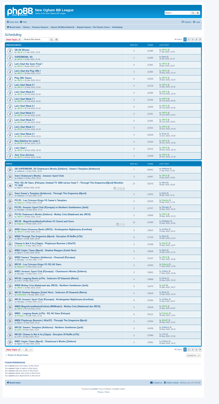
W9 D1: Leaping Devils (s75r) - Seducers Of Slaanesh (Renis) (46, 278)
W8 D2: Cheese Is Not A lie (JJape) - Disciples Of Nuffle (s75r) (47, 334)
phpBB (94, 389)
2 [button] (188, 39)
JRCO (19, 52)
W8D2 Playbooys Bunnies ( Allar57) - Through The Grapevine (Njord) (51, 320)
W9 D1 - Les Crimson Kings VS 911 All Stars (38, 264)
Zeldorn (20, 178)
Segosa (20, 203)
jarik (164, 285)
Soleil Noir (21, 295)
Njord (164, 57)
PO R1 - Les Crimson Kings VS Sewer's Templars (41, 200)
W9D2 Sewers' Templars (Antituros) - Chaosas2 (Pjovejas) (45, 257)
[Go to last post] (169, 50)
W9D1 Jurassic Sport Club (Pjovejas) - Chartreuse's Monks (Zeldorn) (51, 271)
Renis (164, 134)
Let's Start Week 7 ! (25, 99)
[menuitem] (23, 22)
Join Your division (24, 155)
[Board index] (20, 11)
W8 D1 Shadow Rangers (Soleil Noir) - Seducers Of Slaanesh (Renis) (51, 292)
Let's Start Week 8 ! (25, 92)
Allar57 (20, 246)
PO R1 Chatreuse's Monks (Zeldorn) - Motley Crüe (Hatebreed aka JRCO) (53, 214)
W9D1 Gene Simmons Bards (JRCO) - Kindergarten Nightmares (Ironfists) (53, 229)
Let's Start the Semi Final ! (29, 64)
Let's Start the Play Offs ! (28, 71)
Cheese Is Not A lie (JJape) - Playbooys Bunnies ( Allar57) (45, 243)
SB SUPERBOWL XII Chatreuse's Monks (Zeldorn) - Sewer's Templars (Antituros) (57, 169)
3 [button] (192, 39)
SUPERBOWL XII (24, 57)
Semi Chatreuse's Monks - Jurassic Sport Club (39, 176)
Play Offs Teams (23, 78)
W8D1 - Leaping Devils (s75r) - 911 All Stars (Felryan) (42, 313)
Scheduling (13, 35)
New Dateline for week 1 (27, 141)
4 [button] (196, 39)
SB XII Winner (22, 50)
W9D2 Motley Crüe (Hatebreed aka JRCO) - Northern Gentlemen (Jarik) (51, 285)
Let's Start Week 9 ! (25, 85)
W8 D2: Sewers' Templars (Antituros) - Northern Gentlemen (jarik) (49, 327)
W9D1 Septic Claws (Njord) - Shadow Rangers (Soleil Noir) (45, 250)
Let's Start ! (21, 148)
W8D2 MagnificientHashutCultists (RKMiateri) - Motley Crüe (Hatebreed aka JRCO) (57, 306)
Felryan (20, 316)
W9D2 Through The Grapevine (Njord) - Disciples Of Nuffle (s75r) (48, 236)
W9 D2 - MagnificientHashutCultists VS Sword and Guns (44, 221)
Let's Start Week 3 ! (25, 127)
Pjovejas (20, 210)
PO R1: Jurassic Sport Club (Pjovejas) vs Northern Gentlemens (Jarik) (51, 207)
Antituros (20, 171)
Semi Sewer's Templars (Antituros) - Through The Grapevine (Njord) (50, 193)
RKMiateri (166, 221)
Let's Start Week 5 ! (25, 113)
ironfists (165, 229)
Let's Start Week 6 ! (25, 106)
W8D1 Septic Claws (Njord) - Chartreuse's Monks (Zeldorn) (45, 341)
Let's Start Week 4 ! (25, 120)
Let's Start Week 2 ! (25, 134)
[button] (200, 39)
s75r (19, 281)
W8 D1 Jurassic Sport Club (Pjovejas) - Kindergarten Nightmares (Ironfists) (54, 299)
